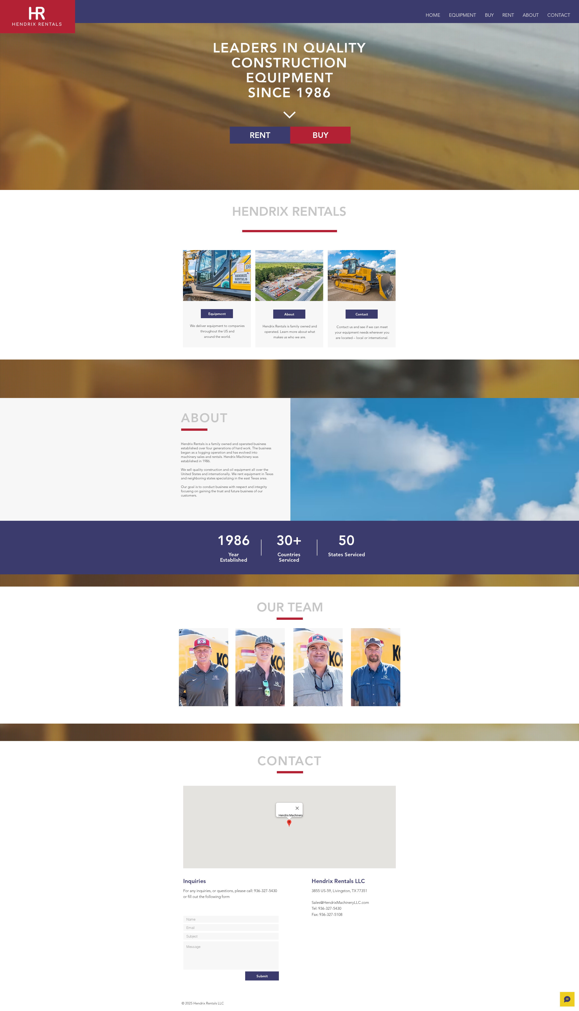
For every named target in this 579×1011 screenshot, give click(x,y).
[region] (203, 667)
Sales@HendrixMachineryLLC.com (340, 902)
